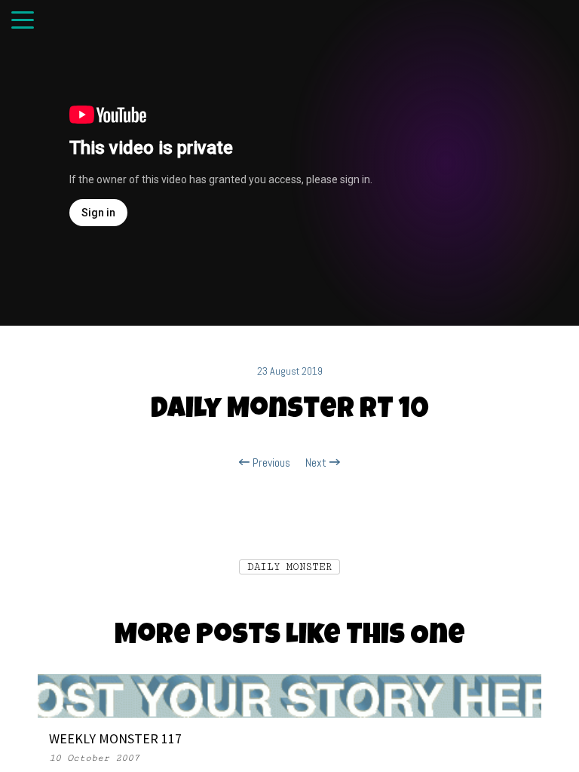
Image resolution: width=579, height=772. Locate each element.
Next (317, 463)
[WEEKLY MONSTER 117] (289, 695)
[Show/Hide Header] (22, 21)
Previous (270, 463)
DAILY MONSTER (289, 567)
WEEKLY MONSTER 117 (115, 738)
